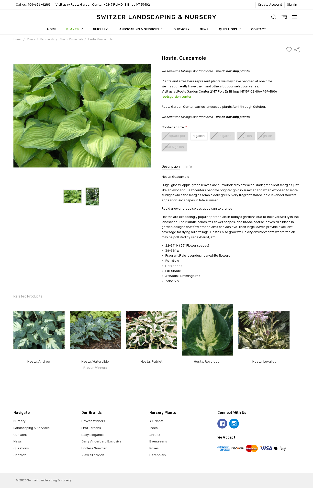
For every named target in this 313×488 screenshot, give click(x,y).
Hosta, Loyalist (264, 361)
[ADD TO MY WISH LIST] (56, 320)
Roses (154, 448)
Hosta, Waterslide (95, 361)
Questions (228, 29)
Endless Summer (94, 448)
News (204, 29)
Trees (153, 428)
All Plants (156, 421)
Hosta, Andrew (38, 361)
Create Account (270, 4)
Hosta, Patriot (152, 361)
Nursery (100, 29)
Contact (258, 29)
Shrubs (154, 435)
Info (189, 167)
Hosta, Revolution (208, 361)
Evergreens (158, 441)
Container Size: (174, 127)
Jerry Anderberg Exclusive (101, 441)
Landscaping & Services (139, 29)
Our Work (181, 29)
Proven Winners (93, 421)
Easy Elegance (92, 435)
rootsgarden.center (176, 96)
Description (171, 167)
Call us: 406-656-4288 (33, 4)
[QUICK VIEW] (56, 312)
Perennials (157, 455)
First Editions (91, 428)
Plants (72, 29)
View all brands (92, 455)
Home (51, 29)
